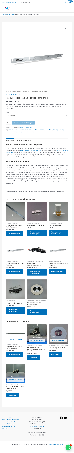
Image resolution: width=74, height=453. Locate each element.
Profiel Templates (40, 129)
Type (7, 112)
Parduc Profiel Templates (27, 129)
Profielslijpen (48, 129)
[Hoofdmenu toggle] (70, 8)
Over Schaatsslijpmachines (10, 419)
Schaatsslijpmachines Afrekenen (8, 427)
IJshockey (12, 129)
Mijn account (11, 422)
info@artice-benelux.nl (9, 2)
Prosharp (55, 129)
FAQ (10, 417)
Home (7, 91)
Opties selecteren (14, 233)
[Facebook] (61, 417)
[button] (65, 28)
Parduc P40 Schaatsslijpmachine (30, 150)
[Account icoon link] (65, 2)
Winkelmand (10, 424)
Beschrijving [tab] (10, 140)
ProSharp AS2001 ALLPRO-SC (27, 132)
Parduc (18, 129)
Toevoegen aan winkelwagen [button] (35, 232)
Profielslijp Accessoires (17, 91)
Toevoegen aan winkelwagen (23, 123)
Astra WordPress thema (56, 444)
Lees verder (34, 357)
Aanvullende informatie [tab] (23, 140)
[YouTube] (65, 417)
